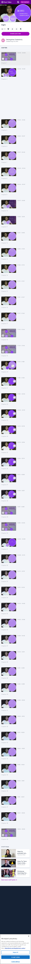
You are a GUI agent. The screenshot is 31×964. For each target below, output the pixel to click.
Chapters (4, 47)
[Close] (29, 936)
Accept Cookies (15, 957)
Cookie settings (15, 961)
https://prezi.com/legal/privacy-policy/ (15, 948)
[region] (15, 949)
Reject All (15, 952)
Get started (25, 2)
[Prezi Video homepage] (6, 2)
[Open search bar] (18, 2)
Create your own (15, 33)
